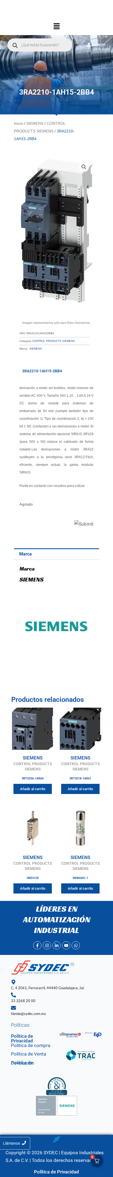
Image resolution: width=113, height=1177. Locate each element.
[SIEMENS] (56, 626)
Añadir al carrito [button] (32, 789)
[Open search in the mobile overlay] (39, 45)
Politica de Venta (28, 1054)
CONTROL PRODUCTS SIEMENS (53, 340)
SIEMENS (34, 123)
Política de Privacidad (22, 1038)
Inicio (18, 123)
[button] (56, 27)
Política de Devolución (22, 1063)
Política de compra (30, 1045)
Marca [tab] (25, 554)
